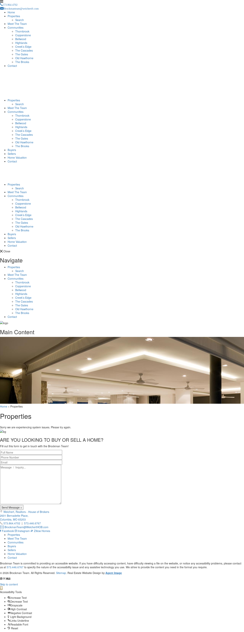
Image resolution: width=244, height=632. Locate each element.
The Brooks (22, 62)
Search (19, 20)
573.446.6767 (32, 523)
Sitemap (61, 573)
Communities (15, 27)
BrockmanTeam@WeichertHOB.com (26, 527)
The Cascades (24, 50)
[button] (1, 588)
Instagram (23, 531)
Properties (14, 16)
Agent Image (113, 573)
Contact (12, 66)
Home (11, 12)
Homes (46, 531)
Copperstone (23, 35)
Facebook (8, 531)
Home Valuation (17, 157)
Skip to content (9, 584)
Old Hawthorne (24, 58)
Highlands (21, 43)
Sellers (12, 154)
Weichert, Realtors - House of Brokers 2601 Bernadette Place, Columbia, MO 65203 (24, 515)
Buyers (12, 150)
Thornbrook (22, 31)
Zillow (37, 531)
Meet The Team (17, 24)
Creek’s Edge (23, 46)
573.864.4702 (11, 523)
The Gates (21, 54)
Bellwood (20, 39)
